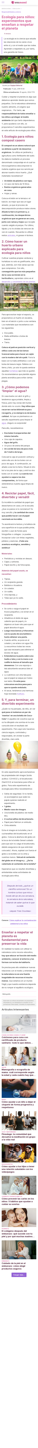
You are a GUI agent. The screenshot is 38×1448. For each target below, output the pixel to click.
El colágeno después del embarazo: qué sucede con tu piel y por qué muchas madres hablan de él (17, 1234)
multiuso (20, 694)
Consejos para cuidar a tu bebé (13, 1035)
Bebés (4, 1099)
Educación (16, 8)
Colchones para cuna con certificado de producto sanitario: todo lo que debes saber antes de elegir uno (16, 1040)
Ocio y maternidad (9, 1132)
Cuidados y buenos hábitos (12, 1196)
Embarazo (5, 1261)
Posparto (5, 1229)
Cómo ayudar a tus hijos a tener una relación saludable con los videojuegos (18, 1169)
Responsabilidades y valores (11, 12)
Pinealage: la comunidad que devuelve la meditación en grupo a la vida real (18, 1137)
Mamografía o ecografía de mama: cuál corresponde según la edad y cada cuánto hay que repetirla (18, 1072)
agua (4, 423)
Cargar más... (19, 1275)
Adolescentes (6, 8)
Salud (4, 1067)
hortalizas (13, 371)
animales (11, 235)
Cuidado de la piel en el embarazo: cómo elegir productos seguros (14, 1266)
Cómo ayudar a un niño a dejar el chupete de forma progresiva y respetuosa (18, 1105)
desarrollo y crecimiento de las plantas (18, 282)
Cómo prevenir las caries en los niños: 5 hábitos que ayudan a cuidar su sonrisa (18, 1201)
